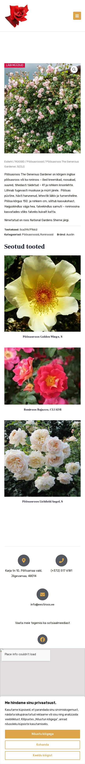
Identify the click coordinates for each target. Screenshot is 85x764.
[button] (74, 69)
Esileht (8, 161)
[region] (42, 730)
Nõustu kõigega (43, 734)
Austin (70, 234)
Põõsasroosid (35, 161)
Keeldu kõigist (42, 755)
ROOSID (20, 161)
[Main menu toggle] (77, 16)
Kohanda (42, 744)
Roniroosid (46, 234)
